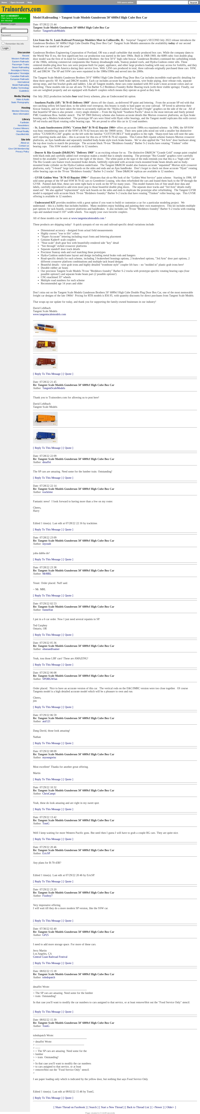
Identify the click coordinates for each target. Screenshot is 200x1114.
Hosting (25, 107)
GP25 (45, 935)
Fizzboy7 (47, 895)
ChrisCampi (48, 793)
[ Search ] (93, 1107)
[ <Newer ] (158, 1107)
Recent (25, 55)
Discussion (24, 52)
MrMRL (47, 573)
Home (4, 2)
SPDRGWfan (49, 679)
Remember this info (14, 44)
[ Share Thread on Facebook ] (70, 1107)
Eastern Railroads (20, 61)
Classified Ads (22, 134)
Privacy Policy (22, 151)
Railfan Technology (20, 88)
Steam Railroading (20, 67)
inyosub (46, 543)
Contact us (24, 146)
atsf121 (46, 721)
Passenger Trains (20, 64)
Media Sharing (22, 96)
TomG (45, 823)
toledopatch (48, 977)
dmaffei (46, 462)
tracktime (47, 492)
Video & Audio (22, 99)
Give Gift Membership (18, 148)
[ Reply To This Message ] (47, 373)
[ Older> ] (170, 1107)
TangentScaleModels (53, 30)
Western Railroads (20, 58)
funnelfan (47, 609)
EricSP (46, 853)
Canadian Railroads (20, 76)
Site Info (25, 139)
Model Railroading (20, 85)
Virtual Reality (22, 131)
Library (26, 119)
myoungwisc (49, 757)
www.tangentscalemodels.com (87, 218)
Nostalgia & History (20, 70)
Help (30, 2)
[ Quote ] (68, 373)
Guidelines (24, 91)
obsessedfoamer (51, 649)
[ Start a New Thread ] (111, 1107)
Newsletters (23, 125)
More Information (21, 114)
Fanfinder (24, 122)
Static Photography (20, 102)
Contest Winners (21, 128)
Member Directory (20, 111)
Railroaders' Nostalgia (18, 73)
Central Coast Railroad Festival (50, 956)
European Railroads (19, 79)
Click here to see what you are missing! (13, 18)
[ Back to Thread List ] (138, 1107)
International (23, 82)
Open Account (17, 2)
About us (25, 143)
